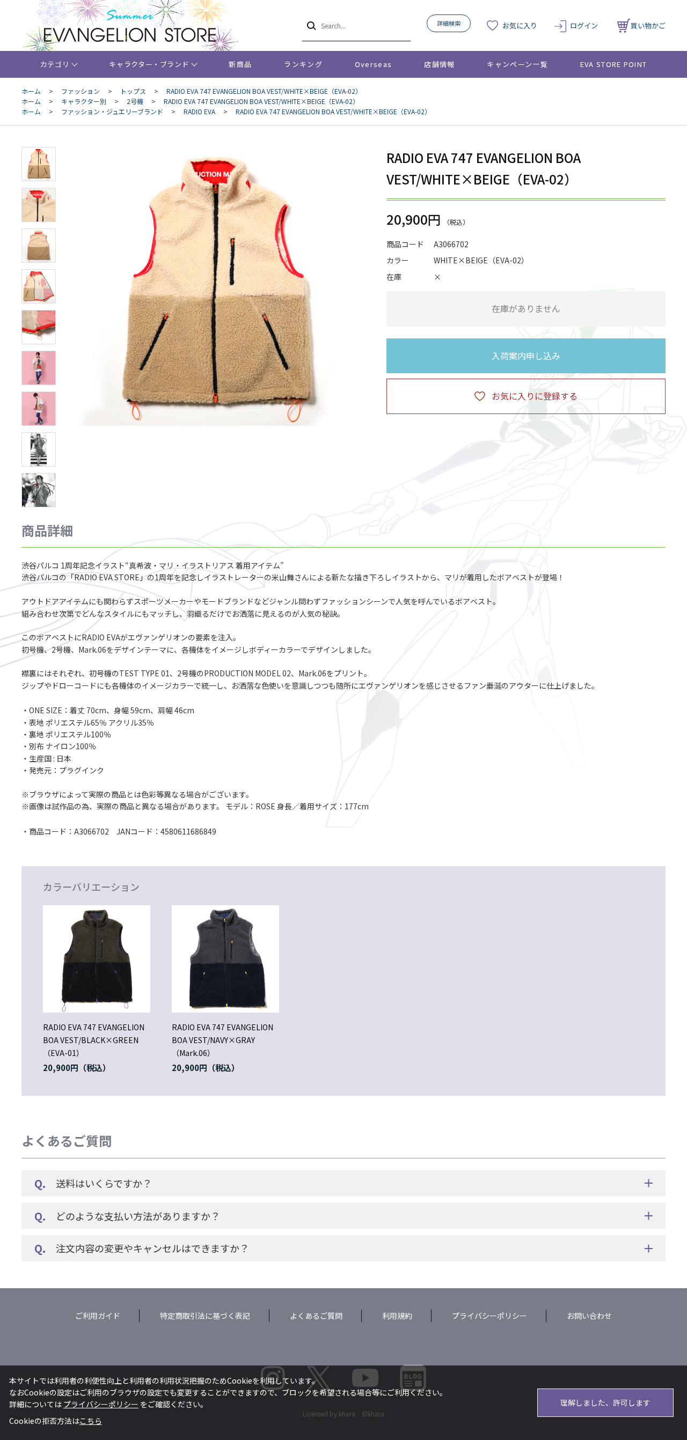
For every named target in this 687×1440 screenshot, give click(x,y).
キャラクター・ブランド (149, 64)
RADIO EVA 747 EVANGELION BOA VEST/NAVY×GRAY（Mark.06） (222, 1040)
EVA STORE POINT (613, 64)
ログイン (584, 25)
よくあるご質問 (316, 1315)
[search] (310, 25)
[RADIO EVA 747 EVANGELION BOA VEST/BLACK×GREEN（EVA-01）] (96, 959)
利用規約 (397, 1315)
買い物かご (648, 25)
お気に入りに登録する (535, 395)
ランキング (303, 64)
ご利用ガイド (97, 1315)
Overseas (373, 64)
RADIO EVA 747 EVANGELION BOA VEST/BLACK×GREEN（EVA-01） (93, 1040)
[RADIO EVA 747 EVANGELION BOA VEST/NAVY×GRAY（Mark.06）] (225, 959)
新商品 (240, 64)
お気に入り (519, 25)
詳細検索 (449, 23)
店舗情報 (439, 64)
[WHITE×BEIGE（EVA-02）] (216, 286)
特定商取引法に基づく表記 (205, 1315)
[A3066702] (38, 164)
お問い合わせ (589, 1315)
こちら (90, 1420)
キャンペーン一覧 (517, 64)
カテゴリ (55, 64)
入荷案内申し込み (526, 355)
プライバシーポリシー (489, 1315)
